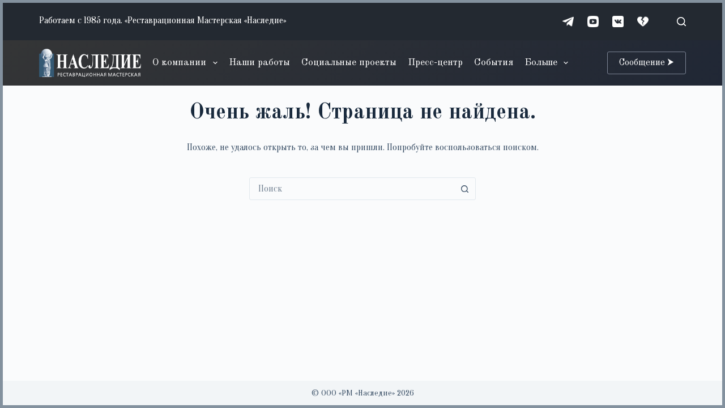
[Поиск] (681, 21)
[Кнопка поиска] (464, 188)
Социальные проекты (348, 62)
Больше (540, 62)
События (493, 62)
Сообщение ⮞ (646, 62)
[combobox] (352, 188)
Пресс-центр (435, 62)
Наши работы (259, 62)
